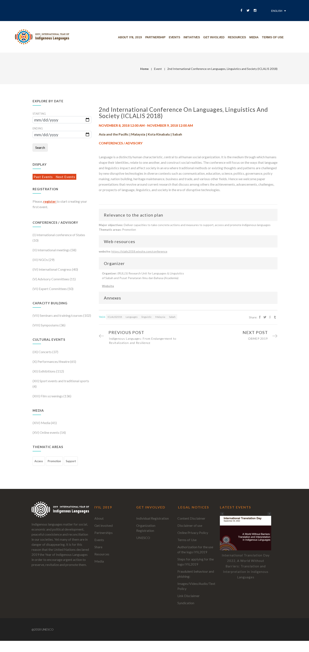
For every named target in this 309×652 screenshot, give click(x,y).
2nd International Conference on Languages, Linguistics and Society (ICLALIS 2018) (183, 112)
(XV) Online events (46, 432)
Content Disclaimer (191, 518)
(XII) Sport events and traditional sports (61, 381)
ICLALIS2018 (115, 316)
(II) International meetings (51, 250)
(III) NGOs (41, 260)
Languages (132, 316)
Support (71, 461)
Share (98, 547)
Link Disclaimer (188, 596)
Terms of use (273, 37)
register (50, 201)
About (99, 518)
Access (38, 461)
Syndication (185, 603)
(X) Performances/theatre (51, 361)
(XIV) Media (42, 423)
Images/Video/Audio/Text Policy (196, 586)
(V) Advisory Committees (51, 279)
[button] (269, 514)
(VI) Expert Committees (50, 289)
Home (144, 69)
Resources (237, 37)
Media (254, 37)
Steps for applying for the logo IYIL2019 (195, 561)
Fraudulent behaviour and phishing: (195, 573)
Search (40, 147)
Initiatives (192, 37)
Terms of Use (187, 540)
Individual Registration (152, 518)
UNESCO (143, 538)
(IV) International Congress (52, 269)
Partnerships (103, 533)
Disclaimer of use (189, 525)
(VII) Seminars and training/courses (58, 315)
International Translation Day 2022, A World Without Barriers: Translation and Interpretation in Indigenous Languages (246, 566)
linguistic (146, 316)
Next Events (65, 177)
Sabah (172, 316)
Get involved (213, 37)
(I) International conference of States (59, 235)
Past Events (44, 177)
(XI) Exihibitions (44, 371)
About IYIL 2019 (130, 37)
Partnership (155, 37)
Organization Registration (145, 527)
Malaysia (160, 316)
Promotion (54, 461)
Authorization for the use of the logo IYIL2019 (195, 549)
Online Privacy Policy (192, 533)
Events (174, 37)
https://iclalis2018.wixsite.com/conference (139, 251)
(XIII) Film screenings (48, 396)
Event (158, 69)
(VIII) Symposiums (46, 325)
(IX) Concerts (42, 352)
